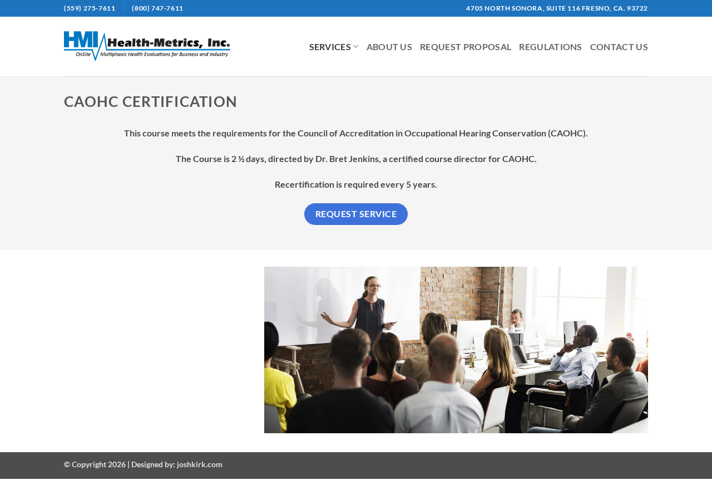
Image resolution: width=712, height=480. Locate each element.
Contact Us (619, 46)
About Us (390, 46)
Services (330, 46)
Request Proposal (465, 46)
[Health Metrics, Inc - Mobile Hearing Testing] (147, 46)
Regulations (550, 46)
